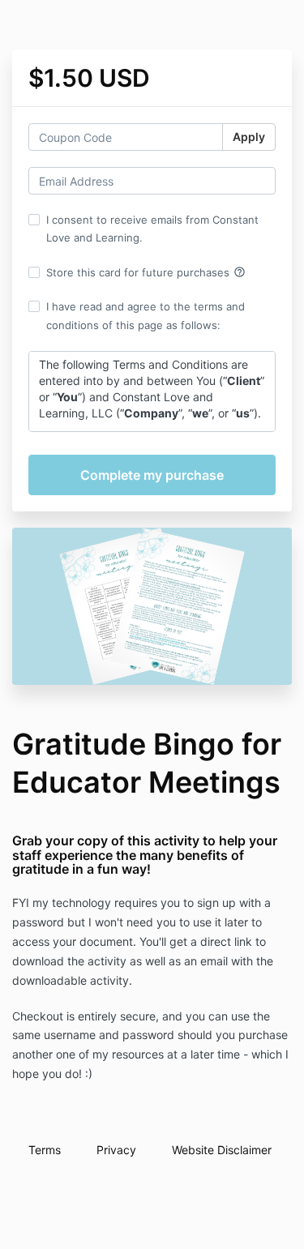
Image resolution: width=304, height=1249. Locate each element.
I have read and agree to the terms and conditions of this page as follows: (145, 315)
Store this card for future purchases (146, 272)
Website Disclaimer (222, 1150)
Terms (44, 1150)
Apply (249, 136)
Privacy (116, 1150)
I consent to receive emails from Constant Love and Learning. (152, 228)
